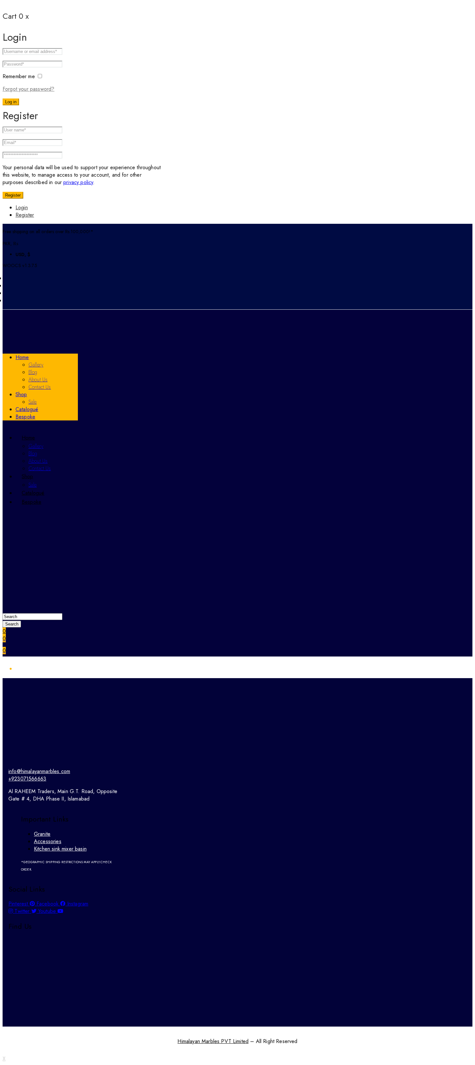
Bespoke (25, 416)
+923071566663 (27, 778)
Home (22, 357)
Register (13, 195)
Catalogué (27, 409)
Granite (42, 834)
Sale (32, 402)
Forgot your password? (28, 89)
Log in (10, 101)
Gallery (35, 364)
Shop (21, 394)
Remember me (20, 76)
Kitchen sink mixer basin (60, 849)
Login (22, 207)
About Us (38, 379)
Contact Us (39, 387)
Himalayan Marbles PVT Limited (212, 1041)
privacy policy (78, 182)
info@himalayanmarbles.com (39, 771)
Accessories (47, 841)
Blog (32, 372)
